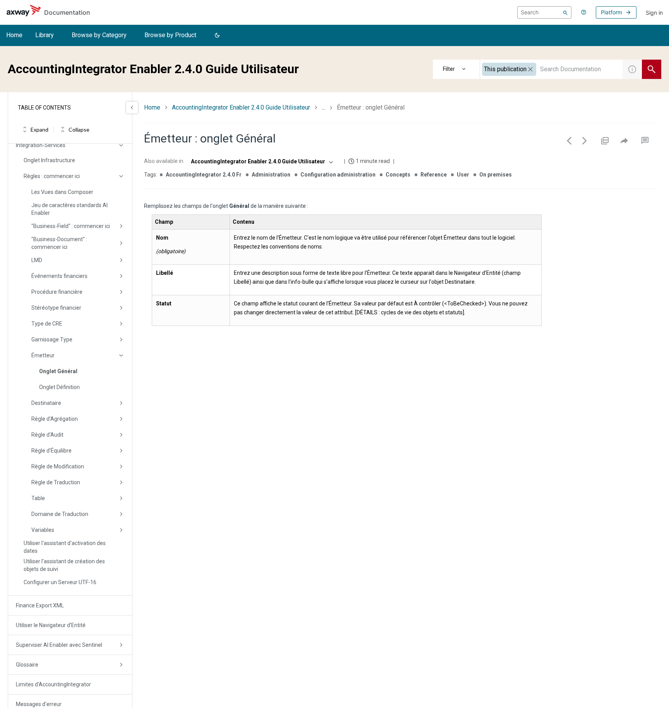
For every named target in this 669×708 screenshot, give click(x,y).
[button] (217, 35)
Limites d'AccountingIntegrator (53, 684)
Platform (611, 12)
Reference (433, 174)
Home (14, 35)
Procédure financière (56, 292)
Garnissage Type (51, 339)
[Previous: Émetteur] (569, 140)
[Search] (565, 12)
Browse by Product (170, 35)
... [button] (323, 107)
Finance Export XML (40, 605)
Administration (271, 174)
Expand (39, 129)
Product (456, 69)
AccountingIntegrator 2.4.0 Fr (204, 174)
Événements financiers (59, 276)
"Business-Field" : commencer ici (70, 226)
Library (44, 35)
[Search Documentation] (651, 69)
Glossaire (27, 665)
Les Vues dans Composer (62, 192)
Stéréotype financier (56, 308)
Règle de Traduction (55, 482)
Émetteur (43, 355)
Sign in (654, 12)
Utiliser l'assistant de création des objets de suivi (64, 565)
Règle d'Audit (47, 435)
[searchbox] (544, 12)
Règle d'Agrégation (54, 419)
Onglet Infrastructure (49, 160)
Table (38, 498)
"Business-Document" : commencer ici (59, 243)
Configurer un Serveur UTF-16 (60, 582)
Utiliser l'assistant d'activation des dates (65, 547)
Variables (42, 530)
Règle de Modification (57, 466)
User (463, 174)
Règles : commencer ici (52, 176)
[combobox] (551, 69)
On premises (495, 174)
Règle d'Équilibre (51, 450)
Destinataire (46, 403)
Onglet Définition (59, 387)
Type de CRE (46, 324)
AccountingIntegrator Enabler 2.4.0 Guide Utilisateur (241, 107)
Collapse (79, 129)
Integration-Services (40, 145)
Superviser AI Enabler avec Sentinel (59, 645)
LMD (36, 260)
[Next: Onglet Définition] (584, 140)
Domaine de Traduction (59, 514)
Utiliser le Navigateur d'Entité (51, 625)
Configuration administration (338, 174)
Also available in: (164, 161)
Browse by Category (99, 35)
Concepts (398, 174)
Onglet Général (58, 371)
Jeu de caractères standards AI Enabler (69, 209)
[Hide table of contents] (132, 107)
